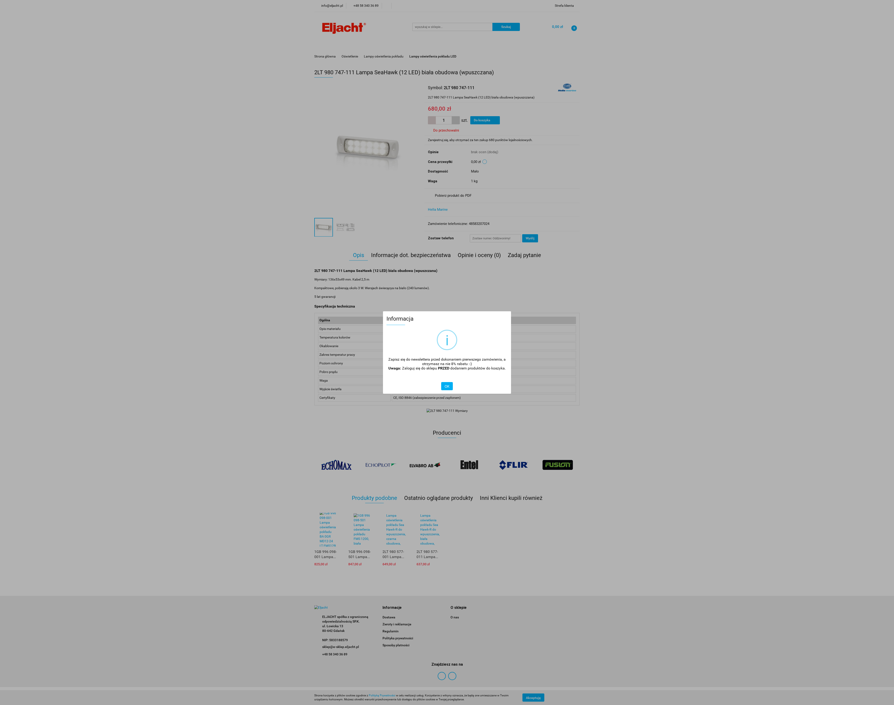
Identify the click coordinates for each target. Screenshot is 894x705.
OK (447, 386)
